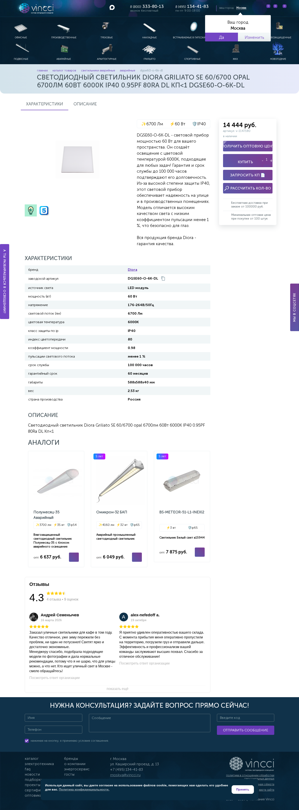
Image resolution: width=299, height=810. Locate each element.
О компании (74, 764)
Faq (27, 769)
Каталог (32, 758)
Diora (132, 270)
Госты (69, 774)
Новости (32, 774)
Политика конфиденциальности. (84, 789)
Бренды (71, 758)
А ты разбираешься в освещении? (5, 282)
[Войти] (292, 8)
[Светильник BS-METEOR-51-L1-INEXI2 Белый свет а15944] (182, 506)
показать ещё (117, 689)
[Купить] (74, 557)
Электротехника (39, 764)
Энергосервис (77, 769)
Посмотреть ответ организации (54, 678)
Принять (242, 789)
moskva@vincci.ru (125, 775)
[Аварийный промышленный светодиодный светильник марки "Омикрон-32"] (119, 509)
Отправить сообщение (245, 730)
